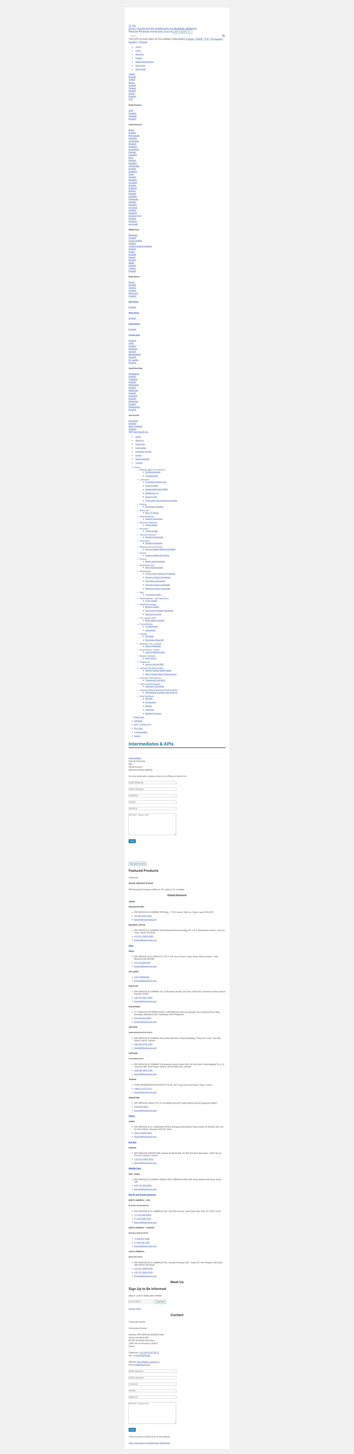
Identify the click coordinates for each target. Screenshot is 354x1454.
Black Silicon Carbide (154, 620)
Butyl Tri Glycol (152, 513)
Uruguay (133, 207)
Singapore (134, 373)
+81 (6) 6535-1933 (143, 916)
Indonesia (134, 384)
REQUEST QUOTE (137, 864)
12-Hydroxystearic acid (155, 482)
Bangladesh (135, 354)
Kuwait (132, 257)
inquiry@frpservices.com (145, 919)
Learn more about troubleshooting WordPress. (149, 1443)
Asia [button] (131, 945)
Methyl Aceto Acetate (155, 561)
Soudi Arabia (135, 240)
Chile (131, 174)
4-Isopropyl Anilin (153, 594)
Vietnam (133, 396)
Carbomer (149, 710)
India (131, 343)
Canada (133, 116)
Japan (132, 74)
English (190, 39)
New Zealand (135, 426)
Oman (132, 251)
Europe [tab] (139, 58)
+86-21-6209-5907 (143, 1133)
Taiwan (132, 88)
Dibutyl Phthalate (153, 646)
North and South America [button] (142, 1194)
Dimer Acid (139, 717)
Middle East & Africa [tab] (145, 62)
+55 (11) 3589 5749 (143, 1268)
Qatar (131, 262)
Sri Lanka (133, 360)
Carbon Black (151, 525)
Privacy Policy (135, 1309)
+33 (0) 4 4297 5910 (143, 1159)
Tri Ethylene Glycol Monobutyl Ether (161, 500)
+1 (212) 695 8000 (142, 1215)
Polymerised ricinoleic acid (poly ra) (161, 692)
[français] (144, 31)
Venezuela (134, 166)
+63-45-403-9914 (142, 1018)
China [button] (132, 1116)
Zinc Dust (138, 728)
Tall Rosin (138, 721)
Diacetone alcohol (153, 614)
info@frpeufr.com (142, 1365)
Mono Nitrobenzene (154, 567)
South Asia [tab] (140, 65)
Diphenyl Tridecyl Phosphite (157, 577)
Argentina (134, 149)
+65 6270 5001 (141, 1107)
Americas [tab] (140, 54)
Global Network (142, 459)
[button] (185, 28)
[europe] (133, 31)
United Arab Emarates (140, 246)
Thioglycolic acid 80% (155, 680)
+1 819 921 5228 (141, 1239)
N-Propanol (150, 702)
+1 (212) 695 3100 (142, 1218)
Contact (139, 463)
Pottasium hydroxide (154, 686)
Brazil (131, 130)
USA (131, 110)
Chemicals (140, 444)
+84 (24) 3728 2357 (143, 1044)
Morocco (133, 293)
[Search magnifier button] (223, 36)
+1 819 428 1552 (142, 1242)
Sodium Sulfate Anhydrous (157, 555)
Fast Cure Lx (151, 658)
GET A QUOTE (181, 32)
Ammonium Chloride (154, 506)
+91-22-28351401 (142, 962)
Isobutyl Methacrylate (155, 652)
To (132, 25)
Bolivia (132, 191)
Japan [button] (132, 901)
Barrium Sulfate (152, 607)
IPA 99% (149, 698)
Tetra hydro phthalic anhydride (159, 610)
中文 (207, 39)
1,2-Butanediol (140, 732)
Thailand (133, 379)
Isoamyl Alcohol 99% (154, 664)
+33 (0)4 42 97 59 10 (149, 1352)
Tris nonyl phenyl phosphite (157, 585)
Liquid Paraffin (151, 485)
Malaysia (133, 390)
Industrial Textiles (143, 451)
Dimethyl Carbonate (154, 537)
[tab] (177, 901)
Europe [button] (132, 1142)
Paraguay (133, 199)
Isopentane (150, 630)
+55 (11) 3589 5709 (143, 1272)
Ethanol (148, 706)
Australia (133, 420)
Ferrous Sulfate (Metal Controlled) (160, 549)
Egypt (132, 282)
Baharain (133, 235)
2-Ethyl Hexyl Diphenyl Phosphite (160, 573)
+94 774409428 (141, 977)
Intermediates (135, 758)
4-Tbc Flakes (151, 601)
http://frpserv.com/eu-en (148, 1362)
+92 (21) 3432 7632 (143, 997)
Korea (132, 82)
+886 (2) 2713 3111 (143, 1088)
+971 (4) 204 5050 (143, 1185)
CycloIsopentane (152, 472)
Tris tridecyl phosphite (155, 581)
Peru (131, 157)
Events (139, 455)
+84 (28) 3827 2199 (143, 1070)
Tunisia (132, 287)
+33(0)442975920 (141, 1355)
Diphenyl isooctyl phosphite (157, 588)
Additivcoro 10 (151, 493)
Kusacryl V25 (151, 497)
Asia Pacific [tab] (141, 69)
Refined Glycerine (153, 713)
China (132, 93)
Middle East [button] (135, 1168)
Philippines (134, 407)
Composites (141, 448)
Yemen (132, 268)
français (143, 42)
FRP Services (139, 431)
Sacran (137, 736)
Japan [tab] (138, 47)
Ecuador (133, 182)
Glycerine (149, 636)
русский (133, 224)
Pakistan (133, 348)
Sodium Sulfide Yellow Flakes (158, 670)
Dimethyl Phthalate (153, 543)
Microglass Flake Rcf (154, 640)
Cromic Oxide (151, 531)
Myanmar (133, 401)
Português (216, 39)
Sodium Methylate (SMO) (156, 489)
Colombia (134, 141)
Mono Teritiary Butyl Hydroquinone (160, 674)
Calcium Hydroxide (153, 519)
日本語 (199, 39)
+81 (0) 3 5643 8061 (143, 936)
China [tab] (138, 50)
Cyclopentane (151, 476)
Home (138, 436)
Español (133, 42)
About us (140, 440)
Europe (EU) (135, 215)
